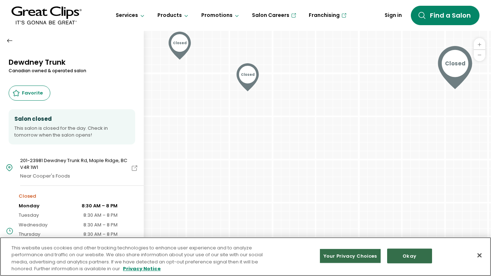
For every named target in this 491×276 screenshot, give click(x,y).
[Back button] (9, 40)
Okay (409, 256)
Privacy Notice (142, 268)
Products (169, 15)
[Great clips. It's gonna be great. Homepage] (47, 15)
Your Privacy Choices (350, 256)
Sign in (393, 15)
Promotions (217, 15)
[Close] (479, 255)
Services (127, 15)
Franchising (324, 15)
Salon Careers (270, 15)
